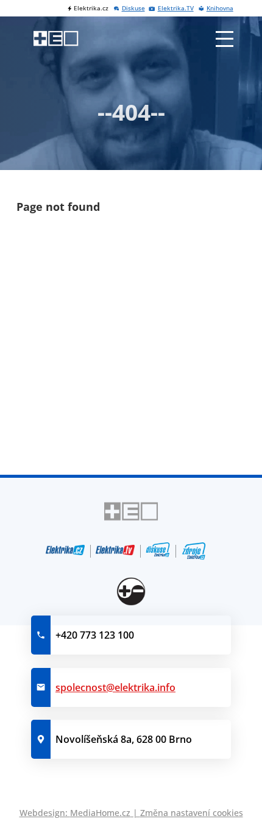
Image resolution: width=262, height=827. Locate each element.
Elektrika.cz (91, 8)
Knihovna (220, 8)
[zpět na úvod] (56, 38)
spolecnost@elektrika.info (115, 687)
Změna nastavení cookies (191, 812)
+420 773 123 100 (94, 635)
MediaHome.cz (100, 812)
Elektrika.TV (175, 8)
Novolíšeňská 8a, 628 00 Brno (123, 739)
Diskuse (133, 8)
